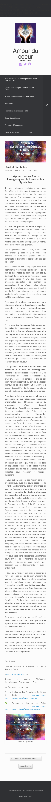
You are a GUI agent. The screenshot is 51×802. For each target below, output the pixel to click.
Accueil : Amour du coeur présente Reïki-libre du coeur (21, 79)
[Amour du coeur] (25, 33)
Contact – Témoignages (14, 125)
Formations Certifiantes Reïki (16, 110)
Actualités (9, 103)
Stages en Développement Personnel (19, 96)
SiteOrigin (23, 796)
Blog (30, 132)
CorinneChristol (31, 170)
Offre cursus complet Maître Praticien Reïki (19, 88)
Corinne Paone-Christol (16, 674)
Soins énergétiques (12, 118)
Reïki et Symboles (16, 167)
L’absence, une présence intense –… (25, 759)
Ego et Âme (25, 766)
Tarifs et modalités (12, 132)
